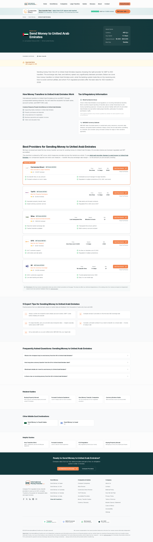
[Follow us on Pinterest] (33, 499)
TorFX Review (82, 493)
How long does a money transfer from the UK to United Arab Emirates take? (47, 362)
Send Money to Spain (56, 483)
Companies (63, 4)
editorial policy (54, 289)
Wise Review (81, 486)
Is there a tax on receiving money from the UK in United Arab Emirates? (46, 376)
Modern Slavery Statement (113, 502)
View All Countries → (56, 499)
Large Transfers (75, 4)
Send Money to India (56, 496)
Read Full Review (123, 171)
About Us (108, 483)
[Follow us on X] (27, 499)
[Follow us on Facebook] (23, 499)
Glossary (92, 4)
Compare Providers (88, 469)
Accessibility (109, 509)
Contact (107, 4)
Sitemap (108, 512)
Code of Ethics (110, 505)
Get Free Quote (119, 168)
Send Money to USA (56, 486)
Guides (85, 4)
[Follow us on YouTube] (36, 499)
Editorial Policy (110, 490)
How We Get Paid (110, 493)
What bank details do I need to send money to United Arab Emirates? (45, 369)
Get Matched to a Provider (66, 469)
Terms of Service (110, 499)
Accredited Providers (84, 496)
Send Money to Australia (57, 490)
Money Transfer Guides (84, 499)
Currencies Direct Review (85, 490)
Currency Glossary (83, 502)
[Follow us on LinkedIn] (30, 499)
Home (45, 4)
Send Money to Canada (57, 493)
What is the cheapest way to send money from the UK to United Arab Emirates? (48, 355)
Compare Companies (84, 483)
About (100, 4)
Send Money (53, 4)
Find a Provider (124, 4)
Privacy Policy (110, 496)
